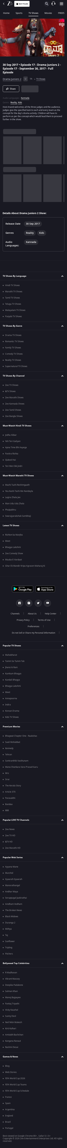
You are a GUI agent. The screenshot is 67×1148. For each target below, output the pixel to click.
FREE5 (61, 13)
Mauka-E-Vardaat (13, 560)
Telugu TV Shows (13, 305)
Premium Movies (11, 727)
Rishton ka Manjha (14, 535)
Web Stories (11, 1073)
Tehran (8, 755)
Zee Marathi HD (12, 849)
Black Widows (11, 917)
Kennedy (9, 749)
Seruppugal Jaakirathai (16, 898)
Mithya (8, 930)
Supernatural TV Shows (16, 367)
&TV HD (9, 842)
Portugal (9, 1129)
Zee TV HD (10, 836)
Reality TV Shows (13, 361)
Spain (7, 1104)
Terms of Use (42, 621)
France (8, 1098)
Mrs (7, 774)
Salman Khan (11, 992)
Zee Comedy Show (14, 554)
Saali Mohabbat (12, 743)
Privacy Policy (21, 621)
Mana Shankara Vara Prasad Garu (21, 768)
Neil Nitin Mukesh (13, 1023)
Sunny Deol (10, 1017)
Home (6, 13)
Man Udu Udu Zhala (14, 504)
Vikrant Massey (12, 979)
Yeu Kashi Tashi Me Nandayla (19, 492)
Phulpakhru (10, 510)
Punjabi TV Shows (13, 317)
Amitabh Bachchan (14, 1035)
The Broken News (13, 911)
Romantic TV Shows (14, 342)
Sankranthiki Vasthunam (16, 761)
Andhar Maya (11, 892)
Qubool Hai (10, 460)
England (9, 1116)
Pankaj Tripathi (12, 1004)
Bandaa (9, 805)
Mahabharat (11, 656)
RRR (7, 811)
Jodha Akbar (11, 436)
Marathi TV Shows (13, 292)
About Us (31, 614)
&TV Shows (10, 392)
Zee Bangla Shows (14, 417)
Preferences (32, 627)
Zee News (10, 830)
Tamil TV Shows (12, 298)
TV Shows (33, 13)
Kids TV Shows (12, 718)
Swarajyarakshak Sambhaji (18, 517)
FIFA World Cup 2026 (15, 1079)
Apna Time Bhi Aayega (16, 448)
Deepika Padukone (14, 986)
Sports (19, 13)
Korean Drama (12, 711)
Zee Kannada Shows (14, 404)
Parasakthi (10, 799)
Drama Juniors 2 (12, 77)
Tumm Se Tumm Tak (14, 662)
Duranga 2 (10, 923)
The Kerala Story (13, 786)
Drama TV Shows (13, 336)
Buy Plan (23, 4)
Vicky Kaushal (11, 1010)
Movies (48, 13)
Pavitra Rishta (11, 454)
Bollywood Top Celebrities (16, 964)
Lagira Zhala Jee (12, 498)
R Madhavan (11, 973)
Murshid (9, 874)
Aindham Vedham (13, 905)
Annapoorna (11, 699)
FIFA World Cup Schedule (17, 1091)
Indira (8, 705)
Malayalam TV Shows (15, 311)
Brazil (8, 1123)
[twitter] (37, 604)
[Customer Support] (53, 4)
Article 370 (10, 792)
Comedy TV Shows (14, 354)
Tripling (8, 948)
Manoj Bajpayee (13, 998)
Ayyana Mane (11, 867)
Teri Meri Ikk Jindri (13, 467)
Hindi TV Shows (12, 286)
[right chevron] (6, 149)
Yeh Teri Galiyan (12, 442)
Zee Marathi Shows (14, 398)
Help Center (49, 614)
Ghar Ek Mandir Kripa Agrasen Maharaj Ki (25, 566)
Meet (7, 542)
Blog (7, 1067)
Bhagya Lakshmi (13, 548)
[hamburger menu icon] (61, 4)
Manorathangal (12, 886)
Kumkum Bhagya (13, 674)
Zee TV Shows (11, 386)
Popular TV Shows (12, 646)
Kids (20, 101)
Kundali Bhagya (12, 680)
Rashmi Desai (11, 1048)
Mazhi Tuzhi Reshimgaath (17, 486)
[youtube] (46, 604)
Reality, (13, 101)
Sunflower (10, 942)
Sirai (7, 780)
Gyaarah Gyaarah (13, 880)
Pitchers (9, 954)
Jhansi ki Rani (11, 668)
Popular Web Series (13, 858)
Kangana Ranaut (13, 1042)
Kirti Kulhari (10, 1029)
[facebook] (18, 604)
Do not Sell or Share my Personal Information (32, 633)
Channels (13, 614)
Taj (6, 936)
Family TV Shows (13, 348)
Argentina (10, 1110)
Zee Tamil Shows (13, 411)
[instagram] (27, 604)
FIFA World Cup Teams (16, 1085)
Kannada (25, 96)
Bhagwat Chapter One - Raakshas (21, 737)
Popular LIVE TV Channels (16, 821)
